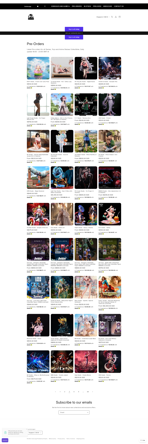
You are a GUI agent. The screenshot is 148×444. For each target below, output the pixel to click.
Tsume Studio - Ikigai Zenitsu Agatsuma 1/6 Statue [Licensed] (60, 339)
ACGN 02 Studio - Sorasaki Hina (108, 81)
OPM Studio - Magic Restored (35, 191)
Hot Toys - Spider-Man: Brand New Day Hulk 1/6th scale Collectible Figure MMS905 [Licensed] (110, 264)
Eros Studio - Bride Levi (58, 227)
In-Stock (87, 6)
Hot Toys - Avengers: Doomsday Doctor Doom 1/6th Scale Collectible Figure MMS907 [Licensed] (85, 264)
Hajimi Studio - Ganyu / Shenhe (84, 227)
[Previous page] (55, 392)
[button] (112, 17)
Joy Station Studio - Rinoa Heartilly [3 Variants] (85, 155)
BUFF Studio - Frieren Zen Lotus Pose (38, 81)
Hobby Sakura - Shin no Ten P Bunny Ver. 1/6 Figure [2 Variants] (61, 118)
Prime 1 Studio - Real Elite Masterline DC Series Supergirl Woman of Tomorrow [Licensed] (109, 302)
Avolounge (27, 6)
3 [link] (69, 391)
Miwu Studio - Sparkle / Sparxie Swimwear (84, 301)
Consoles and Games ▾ (60, 6)
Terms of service (70, 438)
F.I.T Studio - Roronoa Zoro (83, 118)
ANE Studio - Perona (104, 375)
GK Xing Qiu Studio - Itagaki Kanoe (85, 81)
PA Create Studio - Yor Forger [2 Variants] (84, 191)
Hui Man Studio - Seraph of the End (37, 227)
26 (88, 391)
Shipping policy (80, 438)
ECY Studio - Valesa (104, 227)
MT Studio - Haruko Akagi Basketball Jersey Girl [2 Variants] (37, 155)
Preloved (97, 6)
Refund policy (52, 438)
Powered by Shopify (42, 438)
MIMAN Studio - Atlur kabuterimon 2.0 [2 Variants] (110, 191)
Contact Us (119, 6)
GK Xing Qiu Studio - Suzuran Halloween (59, 155)
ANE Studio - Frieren (105, 118)
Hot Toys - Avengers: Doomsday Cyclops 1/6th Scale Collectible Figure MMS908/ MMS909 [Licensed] (62, 264)
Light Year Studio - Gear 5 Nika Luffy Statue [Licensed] (61, 191)
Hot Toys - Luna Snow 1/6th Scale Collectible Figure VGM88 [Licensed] (37, 301)
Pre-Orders (77, 6)
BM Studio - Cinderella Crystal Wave (85, 338)
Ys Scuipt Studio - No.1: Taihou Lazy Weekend (61, 82)
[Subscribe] (87, 412)
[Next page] (92, 392)
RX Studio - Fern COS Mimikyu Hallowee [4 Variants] (107, 339)
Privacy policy (61, 438)
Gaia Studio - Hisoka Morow (83, 375)
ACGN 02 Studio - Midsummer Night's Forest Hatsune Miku (62, 301)
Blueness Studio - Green (34, 338)
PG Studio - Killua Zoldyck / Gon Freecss (108, 155)
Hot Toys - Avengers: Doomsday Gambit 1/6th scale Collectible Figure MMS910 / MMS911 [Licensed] (37, 264)
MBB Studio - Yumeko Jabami (59, 375)
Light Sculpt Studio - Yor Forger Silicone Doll (36, 118)
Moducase (107, 6)
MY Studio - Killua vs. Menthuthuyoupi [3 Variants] (38, 375)
